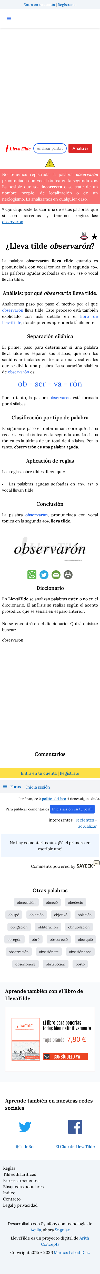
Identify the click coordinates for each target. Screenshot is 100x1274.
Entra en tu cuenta (39, 4)
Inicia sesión (38, 787)
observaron (12, 221)
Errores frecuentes (21, 1180)
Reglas (9, 1168)
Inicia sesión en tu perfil (72, 809)
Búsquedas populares (23, 1186)
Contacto (12, 1198)
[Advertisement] (50, 83)
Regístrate (69, 773)
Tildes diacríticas (19, 1174)
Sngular (62, 1229)
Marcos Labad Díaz (72, 1252)
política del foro (54, 799)
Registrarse (67, 4)
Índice (9, 1192)
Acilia (36, 1229)
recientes (85, 820)
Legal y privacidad (20, 1205)
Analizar (80, 148)
